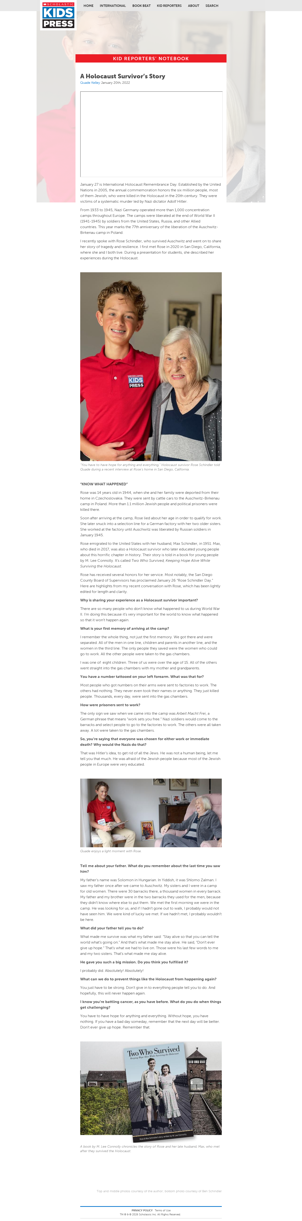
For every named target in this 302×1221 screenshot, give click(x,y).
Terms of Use (163, 1210)
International (113, 6)
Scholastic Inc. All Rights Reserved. (160, 1214)
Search (212, 6)
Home (88, 6)
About (193, 6)
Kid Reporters (169, 6)
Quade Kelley (90, 82)
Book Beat (141, 6)
